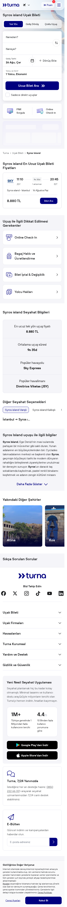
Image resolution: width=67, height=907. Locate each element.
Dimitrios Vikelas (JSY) (32, 386)
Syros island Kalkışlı (43, 410)
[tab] (13, 24)
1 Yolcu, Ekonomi (16, 74)
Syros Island (34, 153)
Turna (6, 153)
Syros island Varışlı (16, 410)
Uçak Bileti (17, 153)
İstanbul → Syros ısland (16, 419)
